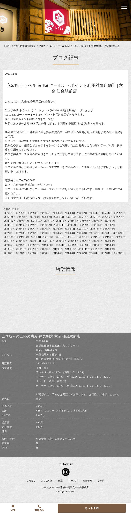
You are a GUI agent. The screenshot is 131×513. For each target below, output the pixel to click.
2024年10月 (36, 221)
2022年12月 (82, 229)
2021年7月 (60, 237)
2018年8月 (9, 253)
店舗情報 (87, 480)
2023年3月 (45, 229)
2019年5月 (9, 249)
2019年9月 (73, 245)
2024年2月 (21, 225)
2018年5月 (45, 253)
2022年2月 (94, 233)
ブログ (101, 480)
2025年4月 (83, 217)
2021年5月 (84, 237)
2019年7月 (97, 245)
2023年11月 (59, 225)
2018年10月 (97, 249)
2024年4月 (110, 221)
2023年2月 (58, 229)
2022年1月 (106, 233)
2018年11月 (84, 249)
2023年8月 (97, 225)
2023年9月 (85, 225)
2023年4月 (33, 229)
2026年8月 (9, 213)
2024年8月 (61, 221)
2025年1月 (119, 217)
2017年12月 (107, 253)
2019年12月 (34, 245)
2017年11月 (120, 253)
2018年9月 (110, 249)
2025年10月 (10, 217)
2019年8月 (85, 245)
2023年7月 (110, 225)
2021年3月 (108, 237)
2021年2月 (120, 237)
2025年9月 (22, 217)
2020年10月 (48, 241)
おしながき (46, 480)
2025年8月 (35, 217)
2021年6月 (72, 237)
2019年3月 (33, 249)
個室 (60, 480)
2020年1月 (21, 245)
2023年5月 (21, 229)
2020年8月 (73, 241)
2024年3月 (9, 225)
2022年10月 (109, 229)
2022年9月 (9, 233)
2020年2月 (9, 245)
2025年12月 (107, 213)
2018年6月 (33, 253)
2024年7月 (73, 221)
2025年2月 (107, 217)
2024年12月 (10, 221)
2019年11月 (47, 245)
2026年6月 (33, 213)
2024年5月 (97, 221)
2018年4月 (58, 253)
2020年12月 (22, 241)
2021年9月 (36, 237)
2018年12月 (70, 249)
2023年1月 (70, 229)
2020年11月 (35, 241)
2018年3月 (70, 253)
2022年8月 (21, 233)
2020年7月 (85, 241)
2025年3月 (95, 217)
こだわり (31, 480)
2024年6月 (85, 221)
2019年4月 (21, 249)
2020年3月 (110, 241)
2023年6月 (9, 229)
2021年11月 (10, 237)
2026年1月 (94, 213)
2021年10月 (23, 237)
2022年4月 (70, 233)
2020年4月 (97, 241)
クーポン (72, 480)
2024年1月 (33, 225)
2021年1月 (9, 241)
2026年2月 (82, 213)
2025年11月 (120, 213)
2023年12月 (46, 225)
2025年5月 (71, 217)
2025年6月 (59, 217)
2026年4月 (58, 213)
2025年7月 (47, 217)
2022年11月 (96, 229)
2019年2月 (45, 249)
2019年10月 (61, 245)
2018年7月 (21, 253)
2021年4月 (96, 237)
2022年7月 (33, 233)
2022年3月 (82, 233)
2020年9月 (61, 241)
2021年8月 (48, 237)
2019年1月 (58, 249)
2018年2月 (82, 253)
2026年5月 (45, 213)
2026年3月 (70, 213)
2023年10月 (73, 225)
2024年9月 (49, 221)
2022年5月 (58, 233)
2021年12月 (119, 233)
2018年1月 (94, 253)
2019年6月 (110, 245)
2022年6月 (45, 233)
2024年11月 (23, 221)
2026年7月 (21, 213)
